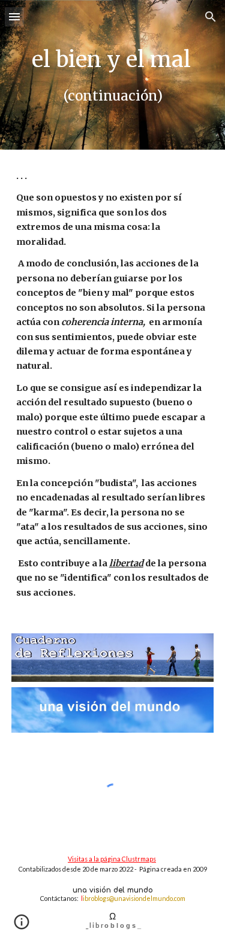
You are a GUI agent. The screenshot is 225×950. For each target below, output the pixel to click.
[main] (112, 75)
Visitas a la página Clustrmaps (112, 859)
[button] (14, 16)
